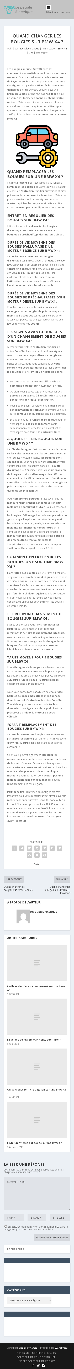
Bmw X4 (62, 48)
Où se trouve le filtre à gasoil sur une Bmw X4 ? (36, 1091)
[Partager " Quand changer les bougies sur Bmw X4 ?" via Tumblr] (37, 848)
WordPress (61, 1347)
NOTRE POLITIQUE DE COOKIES (37, 1361)
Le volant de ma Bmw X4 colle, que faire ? (34, 1039)
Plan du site (23, 1353)
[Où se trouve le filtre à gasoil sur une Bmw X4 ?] (37, 1067)
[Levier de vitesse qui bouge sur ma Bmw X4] (37, 1120)
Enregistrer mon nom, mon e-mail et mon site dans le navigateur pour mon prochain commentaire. (36, 1228)
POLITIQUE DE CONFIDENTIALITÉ (36, 1357)
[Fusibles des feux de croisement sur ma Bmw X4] (37, 963)
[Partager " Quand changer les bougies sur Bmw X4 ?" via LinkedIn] (52, 848)
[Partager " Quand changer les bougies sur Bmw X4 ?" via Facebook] (14, 848)
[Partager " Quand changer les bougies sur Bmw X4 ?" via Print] (44, 855)
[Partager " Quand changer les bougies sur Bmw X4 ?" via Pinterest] (44, 848)
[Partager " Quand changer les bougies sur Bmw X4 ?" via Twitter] (21, 848)
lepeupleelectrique (29, 48)
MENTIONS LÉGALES (44, 1353)
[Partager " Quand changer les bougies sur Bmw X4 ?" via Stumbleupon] (29, 855)
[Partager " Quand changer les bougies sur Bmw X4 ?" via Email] (37, 855)
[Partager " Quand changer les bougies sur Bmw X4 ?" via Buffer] (59, 848)
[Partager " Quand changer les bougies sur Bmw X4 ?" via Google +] (29, 848)
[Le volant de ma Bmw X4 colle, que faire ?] (37, 1017)
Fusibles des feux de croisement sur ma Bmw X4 (36, 988)
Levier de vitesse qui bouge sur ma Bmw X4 (34, 1142)
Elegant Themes (28, 1347)
